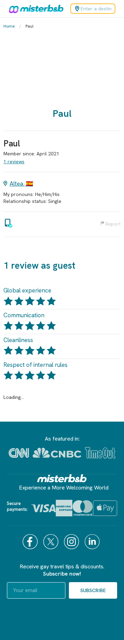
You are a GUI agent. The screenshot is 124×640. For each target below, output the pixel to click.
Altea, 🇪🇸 (21, 183)
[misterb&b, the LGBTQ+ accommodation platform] (34, 8)
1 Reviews (13, 161)
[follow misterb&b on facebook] (31, 541)
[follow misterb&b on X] (51, 541)
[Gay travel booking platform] (62, 478)
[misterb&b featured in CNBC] (57, 453)
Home (9, 26)
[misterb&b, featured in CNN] (19, 453)
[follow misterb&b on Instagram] (72, 541)
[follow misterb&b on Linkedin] (93, 541)
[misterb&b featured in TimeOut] (100, 452)
